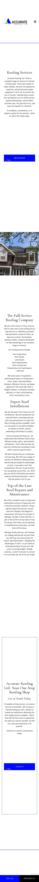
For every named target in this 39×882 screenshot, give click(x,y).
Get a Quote (19, 158)
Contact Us (19, 766)
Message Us (29, 878)
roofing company (27, 326)
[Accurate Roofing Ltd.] (16, 21)
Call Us (9, 878)
